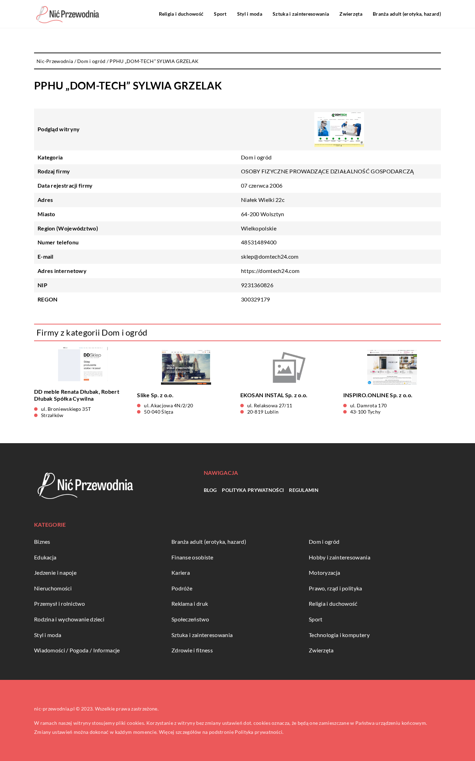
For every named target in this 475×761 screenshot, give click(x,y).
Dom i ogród (256, 157)
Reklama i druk (189, 603)
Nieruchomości (53, 588)
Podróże (181, 588)
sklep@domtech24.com (270, 256)
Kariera (180, 572)
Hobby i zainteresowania (339, 557)
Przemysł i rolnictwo (59, 603)
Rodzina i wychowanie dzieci (69, 619)
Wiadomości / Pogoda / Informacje (77, 650)
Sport (220, 14)
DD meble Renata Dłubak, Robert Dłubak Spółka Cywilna (76, 395)
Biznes (42, 541)
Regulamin (304, 490)
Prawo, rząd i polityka (335, 588)
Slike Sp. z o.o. (155, 395)
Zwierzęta (350, 14)
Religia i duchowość (181, 14)
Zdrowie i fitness (192, 650)
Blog (210, 490)
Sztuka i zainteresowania (301, 14)
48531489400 (258, 242)
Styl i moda (249, 14)
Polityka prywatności (253, 490)
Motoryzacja (324, 572)
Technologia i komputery (339, 634)
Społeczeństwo (190, 619)
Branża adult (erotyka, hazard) (407, 14)
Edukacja (45, 557)
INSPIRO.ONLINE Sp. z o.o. (378, 395)
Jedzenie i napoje (55, 572)
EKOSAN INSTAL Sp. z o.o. (274, 395)
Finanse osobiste (192, 557)
